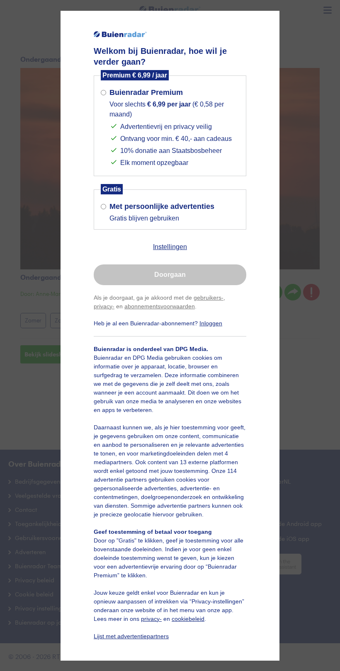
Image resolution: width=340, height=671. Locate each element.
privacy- (104, 306)
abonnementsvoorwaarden (159, 306)
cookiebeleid (188, 618)
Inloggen (210, 323)
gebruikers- (208, 297)
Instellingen (170, 246)
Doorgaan (170, 274)
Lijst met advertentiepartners (131, 636)
